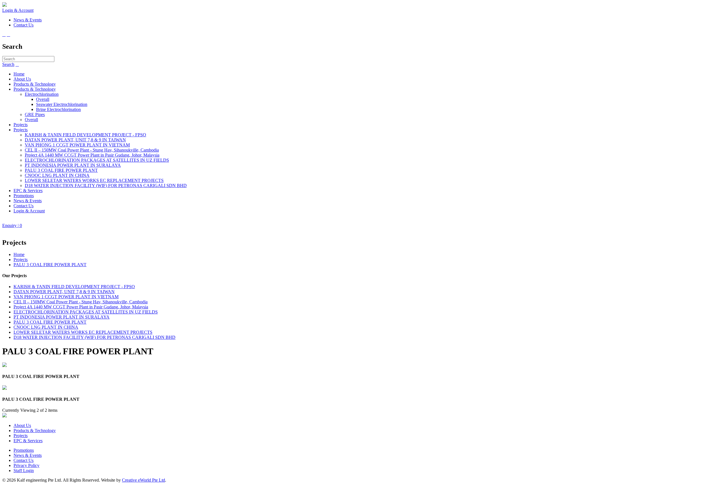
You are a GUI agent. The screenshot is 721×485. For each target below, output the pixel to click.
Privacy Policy (26, 465)
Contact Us (24, 205)
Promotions (24, 195)
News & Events (28, 200)
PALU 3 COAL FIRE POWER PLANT (61, 170)
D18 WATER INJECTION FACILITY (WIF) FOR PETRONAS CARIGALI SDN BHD (106, 185)
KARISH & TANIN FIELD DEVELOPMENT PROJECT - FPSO (85, 134)
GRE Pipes (35, 114)
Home (19, 74)
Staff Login (24, 470)
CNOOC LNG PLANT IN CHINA (57, 175)
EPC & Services (28, 190)
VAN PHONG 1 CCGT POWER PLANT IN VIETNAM (77, 145)
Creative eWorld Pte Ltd (143, 480)
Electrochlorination (42, 94)
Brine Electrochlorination (58, 109)
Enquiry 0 (12, 225)
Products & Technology (35, 84)
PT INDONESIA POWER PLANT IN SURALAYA (73, 165)
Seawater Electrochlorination (61, 104)
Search (8, 64)
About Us (22, 79)
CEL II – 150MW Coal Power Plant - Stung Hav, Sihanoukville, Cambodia (92, 150)
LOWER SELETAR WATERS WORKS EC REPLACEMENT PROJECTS (94, 180)
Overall (42, 99)
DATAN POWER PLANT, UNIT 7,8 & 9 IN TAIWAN (75, 139)
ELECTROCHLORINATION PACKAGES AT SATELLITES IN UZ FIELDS (97, 160)
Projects (21, 124)
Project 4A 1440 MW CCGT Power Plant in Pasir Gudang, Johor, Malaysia (92, 155)
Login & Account (18, 10)
